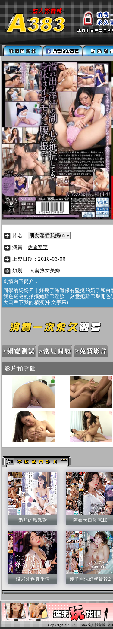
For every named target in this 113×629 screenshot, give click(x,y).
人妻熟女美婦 (45, 270)
